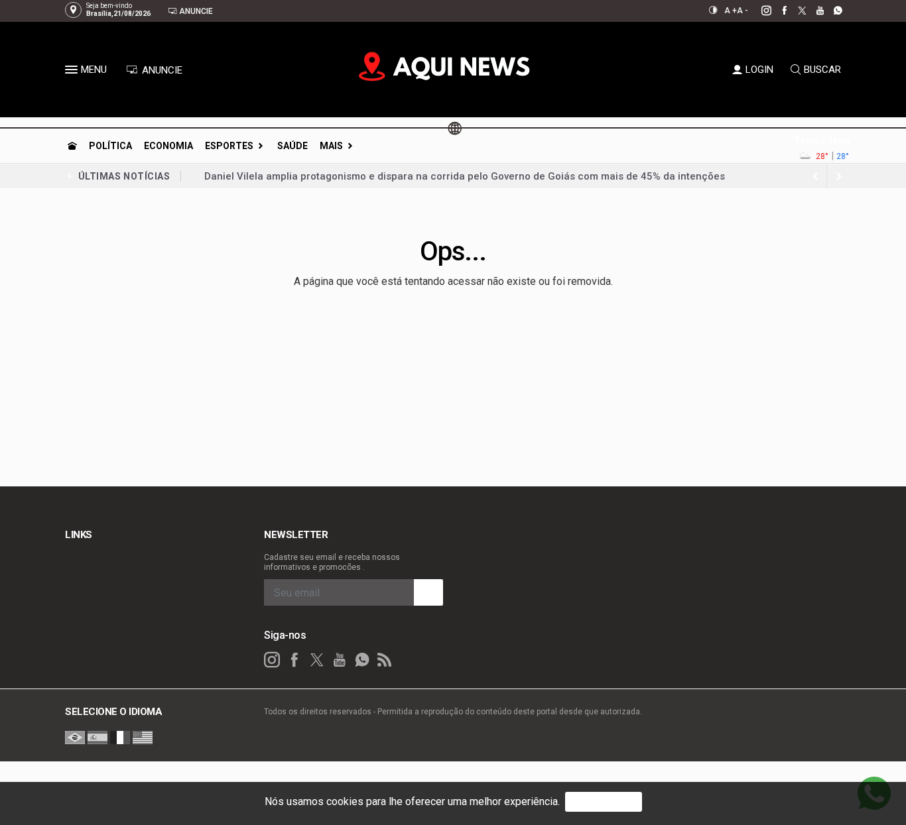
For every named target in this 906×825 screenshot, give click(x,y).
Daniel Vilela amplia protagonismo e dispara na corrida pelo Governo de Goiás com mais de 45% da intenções (464, 176)
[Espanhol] (97, 737)
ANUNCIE (160, 70)
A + (730, 10)
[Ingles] (143, 737)
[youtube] (813, 10)
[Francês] (120, 737)
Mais (331, 145)
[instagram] (759, 10)
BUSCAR (822, 70)
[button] (73, 72)
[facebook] (777, 10)
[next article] (815, 176)
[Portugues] (75, 737)
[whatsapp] (830, 10)
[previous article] (839, 176)
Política (110, 145)
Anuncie (195, 11)
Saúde (292, 145)
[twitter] (795, 10)
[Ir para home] (72, 145)
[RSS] (385, 660)
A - (742, 10)
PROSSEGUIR (603, 801)
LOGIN (759, 70)
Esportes (229, 145)
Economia (168, 145)
